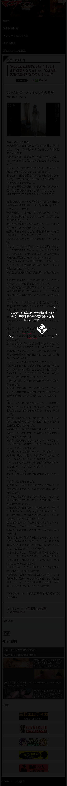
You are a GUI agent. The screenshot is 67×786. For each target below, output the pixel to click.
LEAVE (32, 337)
